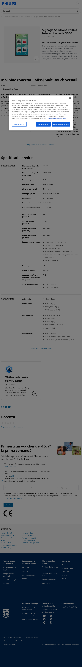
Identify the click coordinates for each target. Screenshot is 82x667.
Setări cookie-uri (19, 124)
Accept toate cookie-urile (61, 124)
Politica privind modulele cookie (57, 118)
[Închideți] (70, 98)
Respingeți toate (43, 124)
